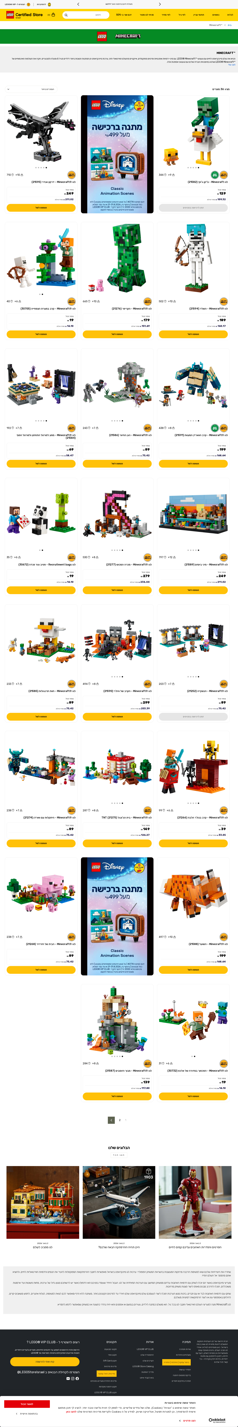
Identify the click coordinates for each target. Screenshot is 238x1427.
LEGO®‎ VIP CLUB (145, 1349)
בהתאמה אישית (29, 1413)
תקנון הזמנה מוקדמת (108, 1386)
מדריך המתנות (148, 1372)
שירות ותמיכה (185, 1349)
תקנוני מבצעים (110, 1349)
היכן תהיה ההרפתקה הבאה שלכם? (119, 1247)
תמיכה (186, 1342)
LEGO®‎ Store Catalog (143, 1366)
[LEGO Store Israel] (24, 15)
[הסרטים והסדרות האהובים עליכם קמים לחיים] (195, 1202)
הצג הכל (119, 1155)
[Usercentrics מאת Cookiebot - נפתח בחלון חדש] (217, 1420)
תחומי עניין (198, 14)
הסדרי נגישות (185, 1369)
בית (230, 25)
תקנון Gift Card (110, 1360)
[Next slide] (78, 4)
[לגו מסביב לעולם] (42, 1202)
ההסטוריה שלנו (147, 1355)
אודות (150, 1342)
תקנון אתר (112, 1355)
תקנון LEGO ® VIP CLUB (105, 1392)
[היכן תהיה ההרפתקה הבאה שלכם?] (119, 1202)
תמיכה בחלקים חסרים (181, 1381)
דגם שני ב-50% (124, 14)
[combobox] (85, 15)
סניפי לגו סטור (147, 14)
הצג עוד (231, 64)
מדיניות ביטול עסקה (106, 1373)
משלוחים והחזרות (183, 1355)
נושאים (215, 14)
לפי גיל (182, 14)
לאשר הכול (27, 1404)
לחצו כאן (71, 1411)
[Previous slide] (160, 4)
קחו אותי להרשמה (44, 1361)
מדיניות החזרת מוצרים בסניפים (104, 1381)
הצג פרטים (189, 1420)
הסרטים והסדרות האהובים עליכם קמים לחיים (195, 1247)
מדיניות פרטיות (110, 1366)
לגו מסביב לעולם (42, 1247)
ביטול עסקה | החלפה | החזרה (176, 1362)
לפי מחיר (166, 14)
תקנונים (111, 1342)
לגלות (230, 14)
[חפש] (66, 15)
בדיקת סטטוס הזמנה (182, 1375)
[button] (198, 167)
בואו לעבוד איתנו (147, 1377)
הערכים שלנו (148, 1360)
